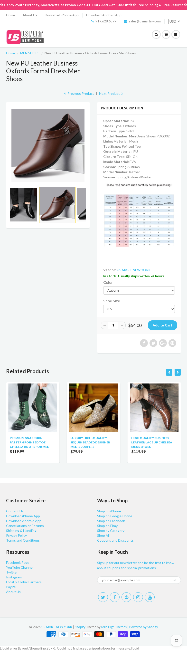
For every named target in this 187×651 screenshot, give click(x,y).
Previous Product (80, 93)
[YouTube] (150, 597)
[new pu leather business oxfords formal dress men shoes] (48, 145)
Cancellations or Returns (25, 526)
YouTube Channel (19, 567)
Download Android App (104, 15)
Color (108, 282)
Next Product (110, 93)
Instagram (14, 577)
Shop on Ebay (107, 526)
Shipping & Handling (21, 530)
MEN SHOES (29, 53)
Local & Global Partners (24, 582)
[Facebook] (115, 597)
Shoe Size (111, 301)
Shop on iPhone (109, 511)
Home (10, 15)
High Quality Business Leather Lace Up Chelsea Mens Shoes (151, 442)
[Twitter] (103, 597)
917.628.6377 (105, 21)
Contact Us (15, 511)
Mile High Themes (114, 627)
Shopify (80, 627)
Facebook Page (17, 562)
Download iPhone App (62, 15)
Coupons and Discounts (115, 540)
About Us (30, 15)
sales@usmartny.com (145, 21)
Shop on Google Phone (114, 516)
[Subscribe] (175, 580)
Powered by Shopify (143, 627)
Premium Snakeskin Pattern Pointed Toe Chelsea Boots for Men (29, 442)
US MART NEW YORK (134, 270)
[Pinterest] (126, 597)
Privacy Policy (16, 535)
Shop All (103, 535)
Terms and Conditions (23, 540)
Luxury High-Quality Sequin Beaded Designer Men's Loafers (90, 442)
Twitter (12, 572)
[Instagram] (138, 597)
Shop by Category (110, 530)
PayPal (11, 587)
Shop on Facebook (111, 521)
